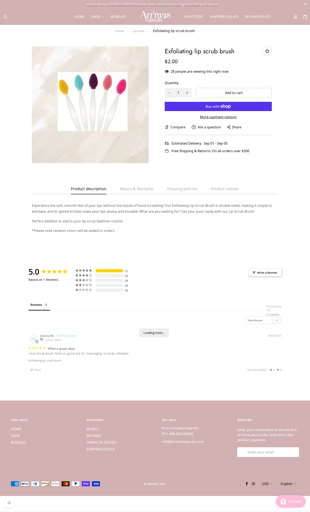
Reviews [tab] (36, 305)
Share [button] (37, 370)
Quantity (172, 83)
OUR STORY (193, 16)
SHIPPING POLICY (224, 16)
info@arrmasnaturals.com (183, 441)
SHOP (96, 16)
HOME (79, 16)
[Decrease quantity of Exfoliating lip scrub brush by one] (169, 93)
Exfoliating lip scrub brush (44, 360)
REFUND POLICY (258, 16)
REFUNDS (94, 435)
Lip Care (138, 31)
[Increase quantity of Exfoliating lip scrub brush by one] (187, 93)
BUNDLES (118, 16)
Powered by (274, 310)
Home (119, 31)
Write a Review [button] (267, 272)
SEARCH (92, 429)
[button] (272, 370)
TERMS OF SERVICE (101, 442)
